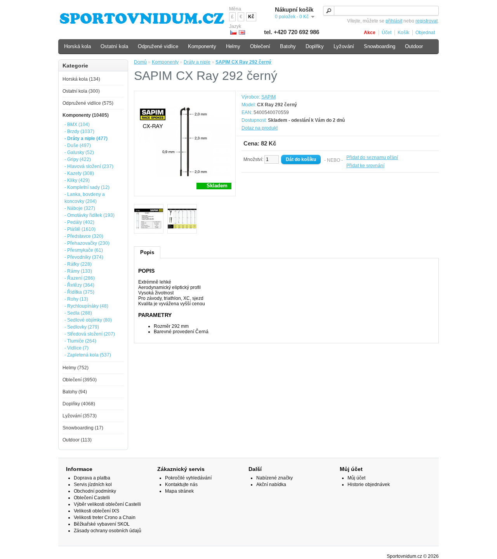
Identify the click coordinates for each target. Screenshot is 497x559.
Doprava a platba (92, 478)
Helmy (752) (76, 367)
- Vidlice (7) (76, 348)
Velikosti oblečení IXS (96, 511)
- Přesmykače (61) (83, 250)
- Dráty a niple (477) (86, 138)
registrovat (426, 21)
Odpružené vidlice (158, 46)
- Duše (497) (77, 145)
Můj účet (356, 478)
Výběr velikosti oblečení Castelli (107, 504)
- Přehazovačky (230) (86, 243)
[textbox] (381, 11)
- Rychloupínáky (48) (86, 306)
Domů (140, 62)
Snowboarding (379, 46)
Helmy (233, 46)
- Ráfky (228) (78, 264)
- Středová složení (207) (89, 334)
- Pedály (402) (79, 222)
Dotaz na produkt (260, 128)
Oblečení (260, 46)
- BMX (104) (77, 124)
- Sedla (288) (78, 313)
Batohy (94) (75, 392)
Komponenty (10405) (86, 115)
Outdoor (414, 46)
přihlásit (394, 21)
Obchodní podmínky (95, 491)
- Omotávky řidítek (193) (89, 215)
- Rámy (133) (78, 271)
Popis (147, 252)
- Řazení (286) (79, 278)
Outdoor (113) (77, 440)
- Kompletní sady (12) (86, 187)
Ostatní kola (114, 46)
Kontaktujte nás (181, 484)
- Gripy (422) (77, 159)
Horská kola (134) (81, 79)
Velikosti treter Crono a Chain (105, 517)
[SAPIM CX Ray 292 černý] (148, 219)
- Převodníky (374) (83, 257)
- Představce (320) (83, 236)
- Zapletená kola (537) (87, 355)
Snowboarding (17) (83, 428)
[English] (242, 32)
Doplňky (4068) (79, 404)
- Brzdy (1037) (79, 131)
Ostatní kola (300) (81, 91)
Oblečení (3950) (80, 379)
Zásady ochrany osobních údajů (107, 530)
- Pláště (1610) (80, 229)
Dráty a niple (197, 62)
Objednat (425, 32)
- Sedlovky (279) (81, 327)
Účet (386, 32)
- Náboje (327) (79, 208)
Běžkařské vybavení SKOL (102, 524)
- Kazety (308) (79, 173)
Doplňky (315, 46)
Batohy (288, 46)
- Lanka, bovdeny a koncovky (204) (84, 198)
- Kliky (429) (77, 180)
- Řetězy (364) (79, 285)
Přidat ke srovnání (365, 165)
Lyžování (344, 46)
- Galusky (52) (79, 152)
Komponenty (165, 62)
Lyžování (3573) (80, 416)
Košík (403, 32)
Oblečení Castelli (92, 497)
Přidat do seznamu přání (372, 157)
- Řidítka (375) (79, 292)
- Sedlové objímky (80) (88, 320)
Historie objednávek (369, 484)
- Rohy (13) (76, 299)
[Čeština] (233, 32)
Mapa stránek (179, 491)
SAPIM (268, 97)
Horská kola (77, 46)
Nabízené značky (274, 478)
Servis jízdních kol (93, 484)
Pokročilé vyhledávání (188, 478)
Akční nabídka (271, 484)
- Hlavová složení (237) (88, 166)
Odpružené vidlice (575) (88, 103)
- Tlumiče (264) (80, 341)
